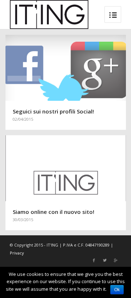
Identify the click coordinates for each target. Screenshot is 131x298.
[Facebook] (93, 260)
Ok (117, 289)
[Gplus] (115, 260)
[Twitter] (104, 260)
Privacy (17, 253)
